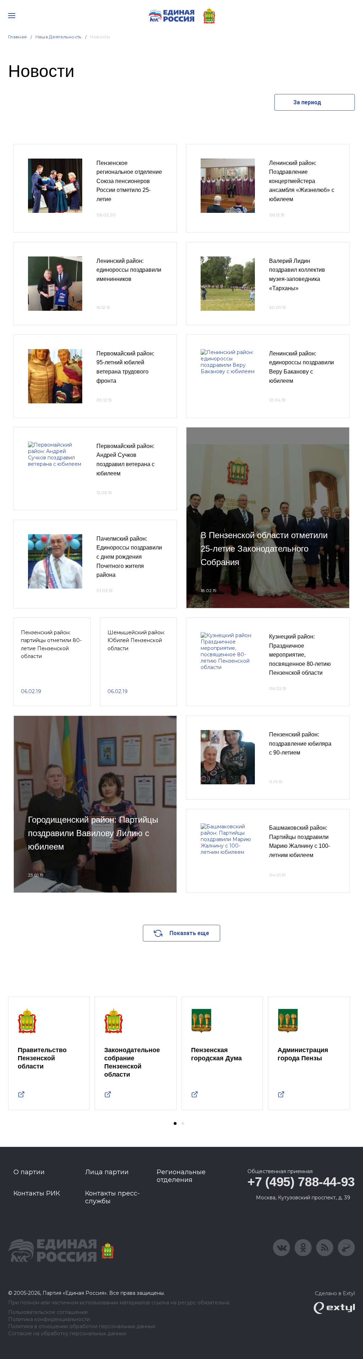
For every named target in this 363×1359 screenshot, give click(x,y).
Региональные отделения (181, 1176)
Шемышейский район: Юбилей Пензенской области (136, 640)
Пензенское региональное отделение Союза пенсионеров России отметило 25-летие (129, 181)
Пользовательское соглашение (48, 1312)
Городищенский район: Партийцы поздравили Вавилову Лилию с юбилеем (93, 833)
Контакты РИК (36, 1193)
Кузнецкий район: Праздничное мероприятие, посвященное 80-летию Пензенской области (300, 655)
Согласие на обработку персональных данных (67, 1334)
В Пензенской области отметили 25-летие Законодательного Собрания (264, 548)
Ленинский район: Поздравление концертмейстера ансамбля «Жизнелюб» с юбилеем (301, 181)
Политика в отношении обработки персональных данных (81, 1327)
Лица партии (107, 1172)
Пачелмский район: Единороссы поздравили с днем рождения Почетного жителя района (129, 557)
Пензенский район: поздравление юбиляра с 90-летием (300, 743)
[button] (175, 1123)
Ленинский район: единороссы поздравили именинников (128, 270)
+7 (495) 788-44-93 (301, 1182)
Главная (17, 36)
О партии (29, 1172)
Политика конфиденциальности (49, 1319)
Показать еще (189, 933)
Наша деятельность (58, 36)
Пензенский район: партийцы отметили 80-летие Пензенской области (51, 644)
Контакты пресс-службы (112, 1197)
